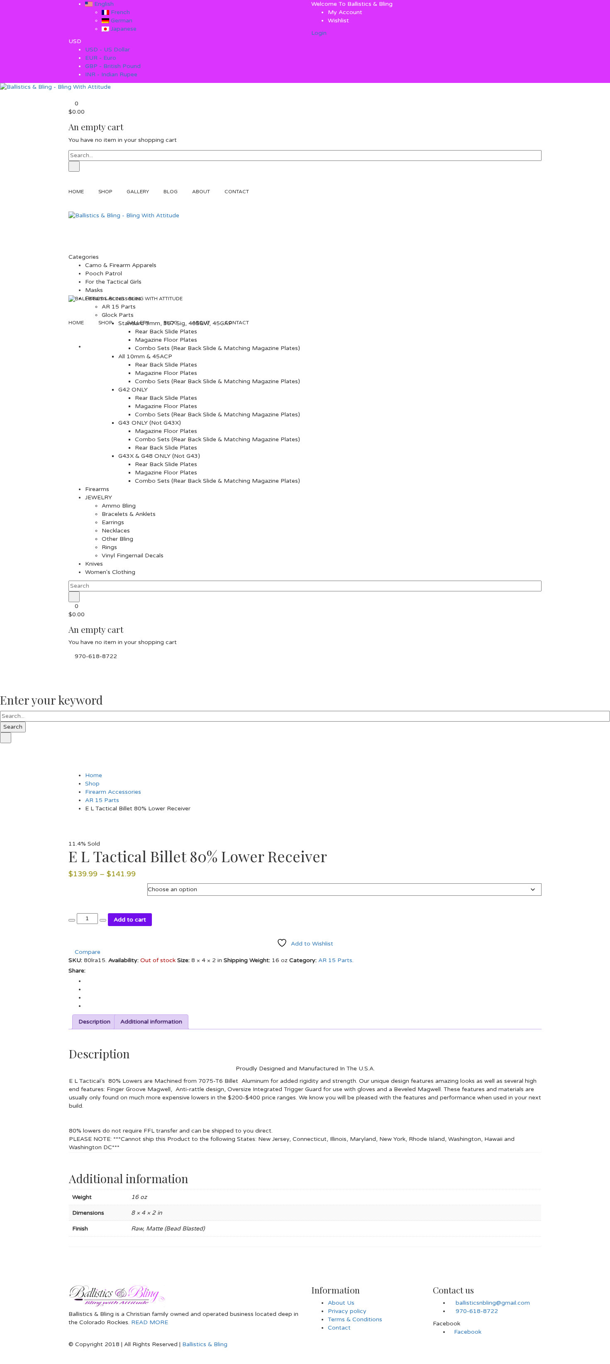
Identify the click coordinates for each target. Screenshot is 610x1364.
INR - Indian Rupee (111, 74)
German (120, 20)
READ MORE (148, 1322)
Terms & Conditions (355, 1319)
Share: (76, 970)
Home (93, 775)
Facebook (467, 1331)
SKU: (75, 960)
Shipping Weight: (247, 960)
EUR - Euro (100, 57)
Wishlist (338, 20)
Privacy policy (347, 1311)
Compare (86, 952)
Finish (77, 887)
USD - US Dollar (107, 49)
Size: (183, 960)
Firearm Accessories (113, 791)
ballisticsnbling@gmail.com (493, 1302)
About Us (341, 1302)
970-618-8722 (477, 1311)
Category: (303, 960)
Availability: (123, 960)
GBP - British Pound (113, 66)
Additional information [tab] (151, 1021)
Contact (339, 1327)
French (119, 12)
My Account (345, 12)
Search (12, 726)
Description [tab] (94, 1021)
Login (319, 32)
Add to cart (130, 919)
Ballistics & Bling (204, 1344)
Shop (92, 783)
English (103, 3)
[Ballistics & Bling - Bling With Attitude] (55, 86)
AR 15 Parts (102, 800)
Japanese (123, 28)
